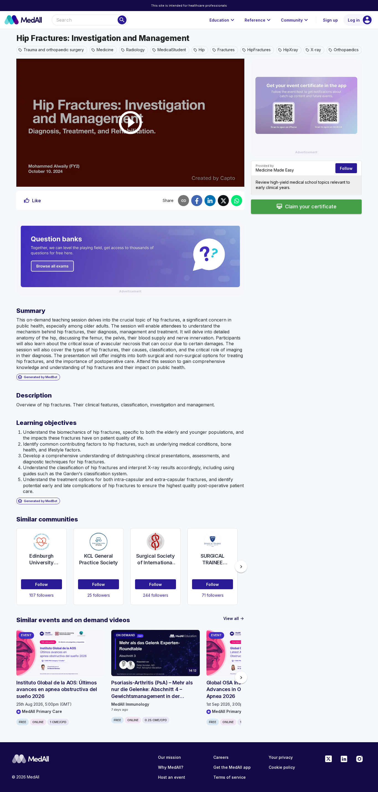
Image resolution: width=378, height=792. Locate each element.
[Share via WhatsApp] (236, 200)
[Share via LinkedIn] (210, 200)
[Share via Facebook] (196, 200)
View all (233, 618)
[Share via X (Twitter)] (223, 200)
